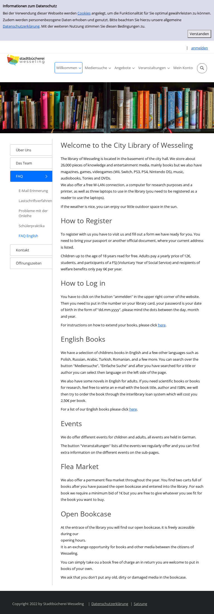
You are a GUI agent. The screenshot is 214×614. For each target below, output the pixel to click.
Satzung (140, 603)
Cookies (84, 13)
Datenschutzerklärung (21, 26)
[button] (202, 68)
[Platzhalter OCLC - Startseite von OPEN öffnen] (26, 60)
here (162, 324)
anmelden (199, 47)
